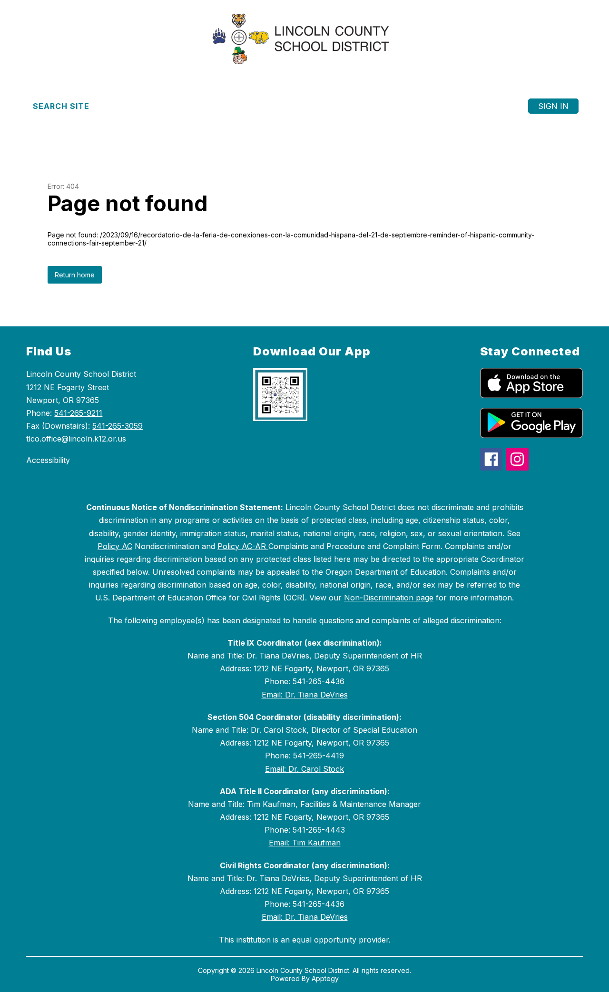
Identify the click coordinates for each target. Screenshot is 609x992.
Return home (75, 275)
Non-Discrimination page (388, 597)
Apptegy (325, 978)
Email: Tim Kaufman (305, 842)
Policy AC (115, 546)
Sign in (553, 106)
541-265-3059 (117, 426)
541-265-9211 (78, 413)
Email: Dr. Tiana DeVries (305, 694)
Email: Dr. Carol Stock (304, 769)
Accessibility (48, 460)
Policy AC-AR (242, 546)
